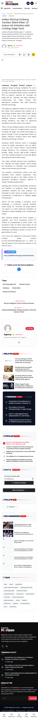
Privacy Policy (20, 711)
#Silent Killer (16, 288)
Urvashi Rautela (25, 603)
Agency (7, 334)
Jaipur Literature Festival (11, 587)
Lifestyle (27, 8)
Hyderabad (18, 584)
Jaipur (11, 584)
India (5, 584)
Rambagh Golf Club (26, 587)
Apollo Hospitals (8, 600)
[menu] (2, 3)
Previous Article (20, 301)
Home (3, 13)
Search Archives (19, 483)
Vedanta (15, 603)
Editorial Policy (32, 711)
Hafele (18, 600)
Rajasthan (7, 8)
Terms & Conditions (7, 711)
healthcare (7, 603)
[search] (36, 3)
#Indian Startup (24, 284)
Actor (5, 606)
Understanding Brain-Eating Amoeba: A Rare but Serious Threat (19, 311)
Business (9, 13)
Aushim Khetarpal (9, 594)
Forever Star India (22, 590)
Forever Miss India (9, 590)
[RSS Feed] (19, 342)
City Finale (7, 597)
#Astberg (6, 288)
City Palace (13, 606)
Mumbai (24, 600)
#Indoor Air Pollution (9, 292)
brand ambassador (18, 597)
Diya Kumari (20, 594)
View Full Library (19, 490)
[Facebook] (19, 269)
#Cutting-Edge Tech (9, 284)
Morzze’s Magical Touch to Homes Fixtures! (19, 303)
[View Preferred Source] (28, 54)
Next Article (18, 307)
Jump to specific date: (12, 476)
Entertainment (17, 8)
